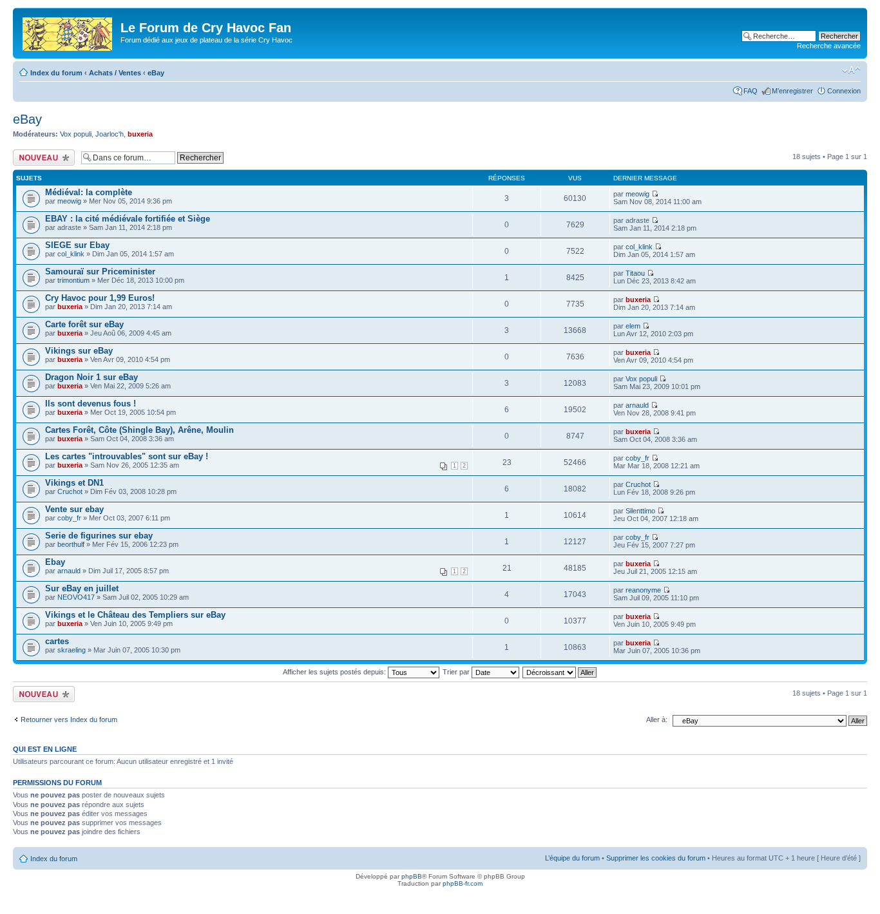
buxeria (140, 134)
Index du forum (56, 73)
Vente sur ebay (74, 509)
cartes (57, 641)
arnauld (637, 405)
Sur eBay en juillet (82, 588)
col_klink (70, 254)
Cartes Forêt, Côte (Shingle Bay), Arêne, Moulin (139, 430)
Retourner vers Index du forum (69, 719)
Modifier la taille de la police (851, 70)
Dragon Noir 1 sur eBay (91, 377)
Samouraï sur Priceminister (100, 271)
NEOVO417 (76, 597)
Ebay (55, 562)
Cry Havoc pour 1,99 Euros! (100, 298)
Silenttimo (640, 511)
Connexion (844, 91)
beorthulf (70, 544)
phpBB (411, 876)
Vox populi (75, 134)
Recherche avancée (829, 46)
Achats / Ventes (115, 73)
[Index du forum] (68, 31)
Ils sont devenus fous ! (90, 403)
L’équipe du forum (572, 858)
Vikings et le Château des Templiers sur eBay (135, 615)
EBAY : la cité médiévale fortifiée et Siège (127, 219)
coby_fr (637, 458)
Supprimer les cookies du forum (655, 858)
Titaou (635, 273)
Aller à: (656, 719)
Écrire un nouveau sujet (41, 157)
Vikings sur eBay (79, 351)
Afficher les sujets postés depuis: (335, 672)
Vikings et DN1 (74, 483)
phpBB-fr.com (463, 883)
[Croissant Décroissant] (560, 672)
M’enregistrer (792, 91)
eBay (156, 73)
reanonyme (643, 590)
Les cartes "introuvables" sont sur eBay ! (126, 456)
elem (633, 326)
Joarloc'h (109, 134)
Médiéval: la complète (88, 192)
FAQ (750, 91)
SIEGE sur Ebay (77, 245)
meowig (69, 201)
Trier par (457, 672)
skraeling (71, 650)
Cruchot (69, 491)
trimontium (73, 280)
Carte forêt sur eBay (84, 324)
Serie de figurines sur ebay (99, 535)
